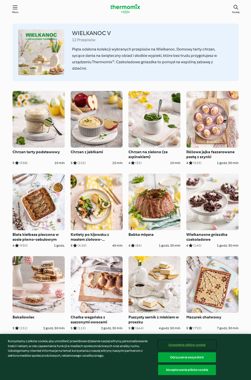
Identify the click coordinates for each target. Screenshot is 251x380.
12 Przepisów (83, 40)
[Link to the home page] (125, 9)
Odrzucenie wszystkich (187, 357)
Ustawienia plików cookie (186, 345)
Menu (15, 12)
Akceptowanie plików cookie (187, 370)
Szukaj (235, 12)
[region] (125, 357)
